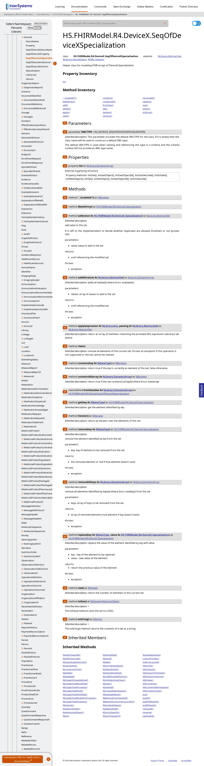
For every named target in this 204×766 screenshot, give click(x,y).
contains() (108, 97)
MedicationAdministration (34, 388)
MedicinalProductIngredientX (39, 464)
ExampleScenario (30, 191)
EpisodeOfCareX (32, 171)
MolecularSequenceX (34, 531)
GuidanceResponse (31, 254)
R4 (91, 14)
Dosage (25, 112)
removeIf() (148, 708)
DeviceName (32, 41)
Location (25, 351)
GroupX (28, 250)
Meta (24, 522)
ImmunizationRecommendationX (41, 296)
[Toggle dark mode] (196, 23)
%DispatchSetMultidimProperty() (79, 697)
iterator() (107, 112)
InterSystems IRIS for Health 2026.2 (19, 14)
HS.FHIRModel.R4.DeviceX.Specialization (118, 206)
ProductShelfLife (29, 694)
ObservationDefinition (32, 564)
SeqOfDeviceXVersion (37, 66)
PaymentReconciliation (33, 631)
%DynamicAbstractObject (105, 601)
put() (145, 694)
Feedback (201, 389)
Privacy (154, 760)
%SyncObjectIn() (111, 712)
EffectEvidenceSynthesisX (37, 129)
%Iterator (97, 415)
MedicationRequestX (34, 418)
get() (105, 108)
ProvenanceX (30, 702)
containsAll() (109, 101)
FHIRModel (84, 14)
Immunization (28, 284)
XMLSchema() (150, 683)
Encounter (26, 145)
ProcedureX (30, 686)
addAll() (67, 108)
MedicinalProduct (30, 430)
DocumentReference (31, 104)
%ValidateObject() (152, 654)
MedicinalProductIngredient (35, 459)
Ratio (24, 732)
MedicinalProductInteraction (36, 468)
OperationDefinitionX (35, 581)
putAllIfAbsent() (151, 701)
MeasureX (29, 376)
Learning (60, 6)
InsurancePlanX (32, 317)
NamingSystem (29, 539)
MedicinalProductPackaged (35, 480)
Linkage (25, 334)
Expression (27, 208)
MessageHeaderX (33, 518)
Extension (26, 212)
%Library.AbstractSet (169, 56)
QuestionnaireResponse (33, 715)
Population (27, 660)
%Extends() (68, 705)
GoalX (27, 233)
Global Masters (145, 6)
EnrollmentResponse (32, 162)
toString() (147, 112)
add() (65, 105)
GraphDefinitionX (33, 242)
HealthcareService (30, 258)
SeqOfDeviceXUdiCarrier (38, 62)
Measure (25, 363)
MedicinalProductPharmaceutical (38, 489)
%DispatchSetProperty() (75, 701)
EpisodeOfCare (29, 166)
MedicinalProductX (33, 501)
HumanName (28, 267)
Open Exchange (122, 6)
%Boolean (103, 197)
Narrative (26, 547)
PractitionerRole (29, 669)
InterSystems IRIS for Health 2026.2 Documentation (23, 759)
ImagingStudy (28, 275)
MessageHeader (29, 514)
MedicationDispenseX (35, 401)
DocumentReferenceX (35, 108)
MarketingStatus (29, 359)
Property (30, 45)
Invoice (25, 321)
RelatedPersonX (32, 748)
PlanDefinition (28, 652)
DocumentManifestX (34, 99)
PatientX (28, 623)
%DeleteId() (69, 676)
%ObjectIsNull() (111, 669)
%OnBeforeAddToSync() (115, 676)
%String (97, 619)
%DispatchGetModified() (75, 683)
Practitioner (27, 665)
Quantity (25, 706)
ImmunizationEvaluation (34, 288)
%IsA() (66, 715)
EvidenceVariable (30, 183)
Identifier (26, 271)
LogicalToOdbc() (151, 658)
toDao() (146, 108)
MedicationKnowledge (32, 405)
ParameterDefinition (31, 606)
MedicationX (30, 426)
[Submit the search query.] (164, 23)
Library (25, 330)
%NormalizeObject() (113, 665)
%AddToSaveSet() (71, 654)
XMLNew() (148, 680)
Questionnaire (28, 711)
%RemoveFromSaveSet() (115, 697)
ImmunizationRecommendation (37, 292)
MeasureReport (29, 367)
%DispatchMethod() (73, 690)
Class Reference (43, 14)
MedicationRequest (31, 413)
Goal (23, 229)
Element (25, 133)
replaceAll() (148, 715)
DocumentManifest (31, 95)
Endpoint (26, 154)
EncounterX (30, 150)
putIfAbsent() (149, 705)
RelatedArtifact (28, 740)
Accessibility (186, 760)
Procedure (26, 681)
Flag (23, 225)
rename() (147, 712)
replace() (147, 101)
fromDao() (108, 105)
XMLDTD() (148, 665)
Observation (27, 560)
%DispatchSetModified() (75, 694)
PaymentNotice (29, 627)
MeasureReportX (32, 372)
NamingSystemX (32, 543)
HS (76, 14)
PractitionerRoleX (33, 673)
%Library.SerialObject (75, 59)
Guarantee (172, 760)
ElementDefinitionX (34, 141)
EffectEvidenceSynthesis (33, 125)
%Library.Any (110, 326)
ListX (26, 346)
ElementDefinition (30, 137)
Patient (25, 619)
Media (24, 380)
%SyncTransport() (112, 715)
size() (145, 105)
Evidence (25, 179)
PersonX (28, 648)
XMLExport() (149, 669)
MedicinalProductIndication (35, 451)
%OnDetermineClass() (114, 680)
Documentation (79, 6)
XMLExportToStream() (154, 672)
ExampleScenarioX (33, 196)
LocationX (29, 355)
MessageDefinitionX (34, 510)
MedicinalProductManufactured (37, 476)
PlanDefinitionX (32, 656)
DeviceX (97, 14)
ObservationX (31, 572)
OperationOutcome (31, 585)
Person (25, 644)
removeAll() (149, 97)
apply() (66, 112)
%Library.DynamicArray (99, 165)
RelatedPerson (28, 744)
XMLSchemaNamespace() (156, 687)
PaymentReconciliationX (36, 635)
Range (24, 727)
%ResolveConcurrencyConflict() (119, 701)
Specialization (33, 70)
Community (100, 6)
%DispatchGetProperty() (75, 687)
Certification (166, 6)
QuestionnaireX (32, 723)
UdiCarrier (31, 74)
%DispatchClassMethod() (75, 680)
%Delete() (68, 672)
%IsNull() (107, 658)
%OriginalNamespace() (114, 690)
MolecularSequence (31, 526)
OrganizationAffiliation (33, 598)
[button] (65, 123)
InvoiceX (28, 325)
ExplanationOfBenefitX (35, 204)
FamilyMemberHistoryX (36, 221)
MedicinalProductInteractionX (39, 472)
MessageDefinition (31, 505)
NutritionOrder (29, 552)
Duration (25, 120)
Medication (27, 384)
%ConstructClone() (72, 669)
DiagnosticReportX (33, 87)
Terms (161, 760)
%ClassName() (70, 665)
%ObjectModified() (112, 672)
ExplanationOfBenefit (32, 200)
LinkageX (28, 338)
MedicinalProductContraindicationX (42, 447)
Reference (26, 736)
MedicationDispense (31, 397)
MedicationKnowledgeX (36, 409)
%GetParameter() (71, 708)
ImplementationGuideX (36, 309)
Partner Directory (189, 6)
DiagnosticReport (30, 83)
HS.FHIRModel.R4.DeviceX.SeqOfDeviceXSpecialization (98, 393)
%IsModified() (110, 654)
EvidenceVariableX (33, 187)
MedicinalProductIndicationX (38, 455)
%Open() (107, 683)
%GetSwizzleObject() (73, 712)
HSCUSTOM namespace (63, 14)
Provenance (27, 698)
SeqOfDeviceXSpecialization (114, 14)
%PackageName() (112, 694)
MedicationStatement (32, 422)
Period (24, 639)
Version (30, 78)
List (23, 342)
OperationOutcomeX (34, 589)
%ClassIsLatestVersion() (75, 662)
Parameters (27, 610)
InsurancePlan (28, 313)
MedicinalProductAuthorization (37, 434)
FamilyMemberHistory (33, 217)
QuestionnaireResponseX (37, 719)
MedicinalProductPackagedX (38, 485)
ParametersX (30, 614)
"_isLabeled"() (70, 97)
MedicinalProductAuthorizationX (40, 439)
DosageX (28, 116)
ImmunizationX (32, 300)
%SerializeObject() (112, 705)
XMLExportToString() (153, 676)
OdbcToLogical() (151, 662)
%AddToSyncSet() (71, 658)
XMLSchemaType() (152, 690)
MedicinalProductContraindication (38, 443)
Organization (28, 593)
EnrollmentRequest (31, 158)
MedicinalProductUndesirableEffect (39, 497)
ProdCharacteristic (30, 690)
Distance (25, 91)
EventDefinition (29, 175)
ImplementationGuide (32, 305)
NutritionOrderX (32, 556)
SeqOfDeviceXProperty (37, 53)
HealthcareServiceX (33, 263)
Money (25, 535)
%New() (107, 662)
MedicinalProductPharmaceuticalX (41, 493)
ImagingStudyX (32, 279)
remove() (107, 115)
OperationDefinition (31, 577)
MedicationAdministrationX (38, 392)
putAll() (146, 697)
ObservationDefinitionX (36, 568)
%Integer (93, 588)
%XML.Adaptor (96, 59)
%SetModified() (110, 708)
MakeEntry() (69, 101)
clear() (66, 115)
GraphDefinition (29, 238)
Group (24, 246)
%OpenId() (108, 687)
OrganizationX (31, 602)
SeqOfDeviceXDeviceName (39, 49)
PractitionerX (30, 677)
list (64, 81)
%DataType (104, 363)
